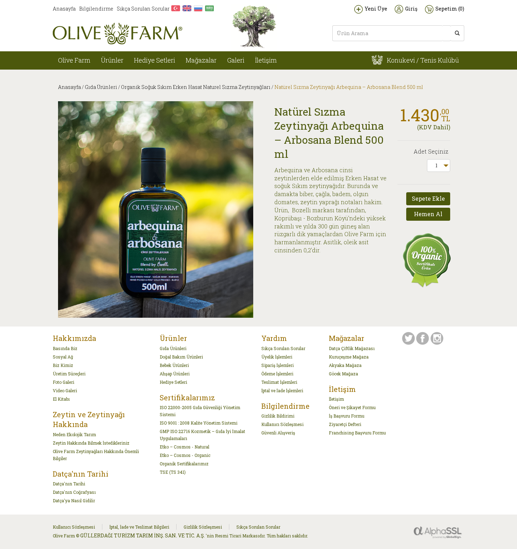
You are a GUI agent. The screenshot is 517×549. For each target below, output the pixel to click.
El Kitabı (61, 399)
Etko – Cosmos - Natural (184, 447)
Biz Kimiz (63, 365)
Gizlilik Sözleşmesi (203, 527)
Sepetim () (449, 8)
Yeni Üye (376, 8)
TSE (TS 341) (173, 472)
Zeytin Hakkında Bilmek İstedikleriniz (91, 443)
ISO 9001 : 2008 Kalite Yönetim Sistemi (198, 423)
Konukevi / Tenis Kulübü (422, 60)
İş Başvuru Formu (346, 416)
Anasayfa (64, 8)
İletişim (266, 60)
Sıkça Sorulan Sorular (143, 8)
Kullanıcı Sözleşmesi (282, 424)
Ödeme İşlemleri (277, 373)
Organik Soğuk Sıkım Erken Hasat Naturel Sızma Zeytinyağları (195, 87)
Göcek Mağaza (343, 373)
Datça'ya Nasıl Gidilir (74, 500)
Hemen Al (428, 214)
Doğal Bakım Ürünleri (181, 357)
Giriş (411, 8)
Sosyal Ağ (63, 357)
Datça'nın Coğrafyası (74, 492)
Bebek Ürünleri (174, 365)
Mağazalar (201, 60)
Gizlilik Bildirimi (277, 416)
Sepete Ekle (428, 198)
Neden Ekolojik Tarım (74, 434)
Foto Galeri (63, 382)
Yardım (274, 338)
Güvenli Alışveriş (278, 432)
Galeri (235, 60)
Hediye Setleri (154, 60)
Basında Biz (65, 348)
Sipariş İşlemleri (277, 365)
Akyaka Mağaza (345, 365)
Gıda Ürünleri (101, 87)
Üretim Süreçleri (69, 373)
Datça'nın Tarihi (69, 483)
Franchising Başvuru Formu (357, 432)
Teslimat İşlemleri (279, 382)
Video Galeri (65, 390)
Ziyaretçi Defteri (345, 424)
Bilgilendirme (96, 8)
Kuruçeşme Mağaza (349, 357)
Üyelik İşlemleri (276, 357)
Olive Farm (74, 60)
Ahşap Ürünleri (175, 373)
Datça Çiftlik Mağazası (352, 348)
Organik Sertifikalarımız (184, 463)
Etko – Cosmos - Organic (185, 455)
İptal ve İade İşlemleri (282, 390)
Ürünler (112, 60)
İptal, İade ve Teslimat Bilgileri (139, 527)
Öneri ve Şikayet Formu (352, 407)
